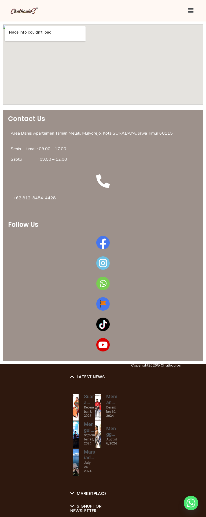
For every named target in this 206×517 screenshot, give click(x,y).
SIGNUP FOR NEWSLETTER (86, 508)
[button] (190, 11)
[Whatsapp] (191, 503)
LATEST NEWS (91, 377)
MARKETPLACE (91, 493)
